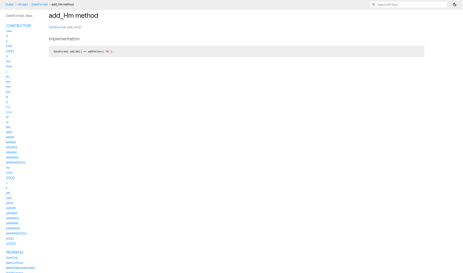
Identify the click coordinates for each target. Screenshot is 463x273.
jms (8, 82)
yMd (9, 198)
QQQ (9, 173)
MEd (9, 132)
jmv (8, 87)
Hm (8, 61)
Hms (9, 66)
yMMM (11, 208)
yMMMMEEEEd (16, 233)
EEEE (9, 46)
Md (8, 127)
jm (7, 76)
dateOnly (12, 258)
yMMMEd (12, 218)
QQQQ (10, 178)
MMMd (11, 142)
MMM (10, 137)
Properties (15, 253)
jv (7, 97)
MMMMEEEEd (15, 163)
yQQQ (10, 238)
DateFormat (40, 4)
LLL (8, 107)
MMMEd (11, 147)
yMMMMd (13, 228)
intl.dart (23, 4)
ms (8, 168)
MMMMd (12, 157)
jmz (8, 92)
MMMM (11, 152)
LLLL (9, 112)
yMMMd (11, 213)
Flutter (9, 4)
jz (7, 102)
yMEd (9, 203)
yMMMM (12, 223)
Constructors (18, 26)
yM (8, 193)
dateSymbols (14, 263)
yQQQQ (11, 244)
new (9, 31)
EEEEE (10, 51)
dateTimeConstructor (20, 268)
